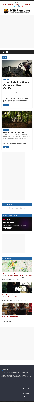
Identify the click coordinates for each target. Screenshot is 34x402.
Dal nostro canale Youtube (9, 215)
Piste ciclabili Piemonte (9, 274)
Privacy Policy (26, 393)
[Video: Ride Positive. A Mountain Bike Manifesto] (17, 61)
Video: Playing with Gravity (14, 132)
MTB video (5, 79)
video (6, 95)
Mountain (22, 93)
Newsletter (26, 391)
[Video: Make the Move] (17, 287)
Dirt (22, 134)
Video (16, 296)
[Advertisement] (17, 31)
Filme (8, 93)
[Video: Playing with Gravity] (17, 111)
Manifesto (16, 93)
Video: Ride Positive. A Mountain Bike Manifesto (16, 85)
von (23, 138)
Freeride (12, 136)
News (26, 275)
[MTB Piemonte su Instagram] (13, 208)
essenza (4, 93)
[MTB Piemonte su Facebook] (9, 208)
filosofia (12, 93)
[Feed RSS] (24, 208)
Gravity (16, 136)
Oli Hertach (23, 136)
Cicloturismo (9, 275)
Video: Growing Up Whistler (10, 316)
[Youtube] (21, 208)
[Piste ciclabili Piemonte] (17, 266)
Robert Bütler (6, 138)
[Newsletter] (17, 208)
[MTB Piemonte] (3, 52)
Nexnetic (9, 380)
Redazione (17, 91)
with (25, 138)
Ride (4, 95)
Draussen (27, 91)
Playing (28, 136)
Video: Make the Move (8, 295)
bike (23, 91)
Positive (29, 93)
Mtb (25, 93)
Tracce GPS (30, 275)
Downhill (25, 134)
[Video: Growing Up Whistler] (17, 309)
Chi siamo (26, 386)
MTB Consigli (22, 275)
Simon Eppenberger (13, 138)
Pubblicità (26, 388)
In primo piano (15, 275)
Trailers (13, 296)
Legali (24, 396)
